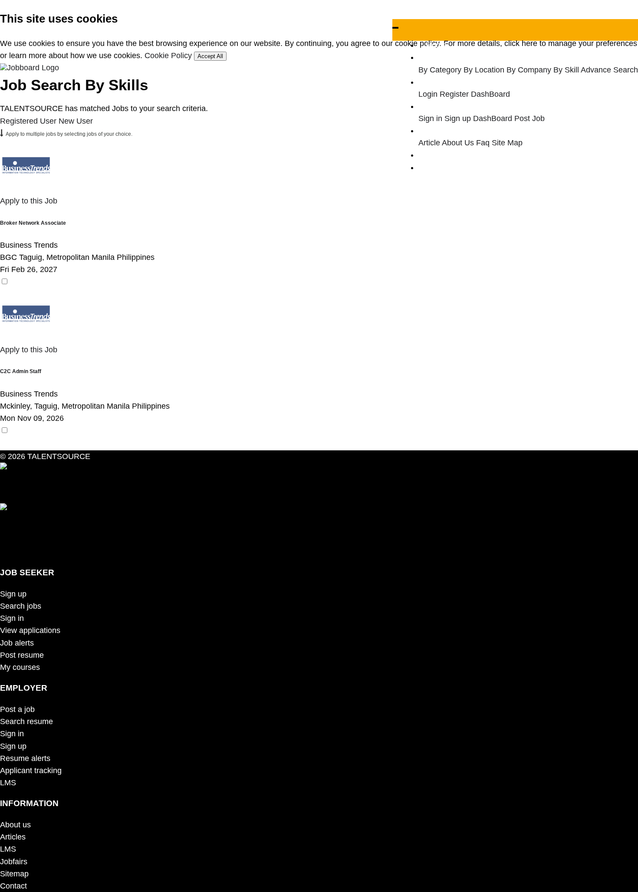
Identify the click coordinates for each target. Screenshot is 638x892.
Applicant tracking (31, 770)
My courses (20, 667)
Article (429, 142)
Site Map (507, 142)
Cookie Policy (168, 55)
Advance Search (609, 70)
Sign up (457, 118)
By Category (439, 70)
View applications (30, 630)
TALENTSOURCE (57, 456)
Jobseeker (444, 82)
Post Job (529, 118)
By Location (484, 70)
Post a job (17, 709)
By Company (528, 70)
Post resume (22, 655)
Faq (483, 142)
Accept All (210, 56)
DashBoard (490, 94)
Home (436, 45)
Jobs (434, 57)
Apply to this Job (28, 201)
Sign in (430, 118)
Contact (13, 886)
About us (15, 824)
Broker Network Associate (33, 223)
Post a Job (444, 155)
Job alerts (17, 643)
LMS (8, 782)
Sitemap (14, 873)
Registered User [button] (28, 121)
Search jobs (20, 606)
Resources (445, 130)
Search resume (26, 721)
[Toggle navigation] (395, 28)
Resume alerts (25, 758)
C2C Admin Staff (20, 371)
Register (454, 94)
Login (427, 94)
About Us (458, 142)
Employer (442, 106)
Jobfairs (13, 861)
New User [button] (76, 121)
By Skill (566, 70)
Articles (13, 837)
